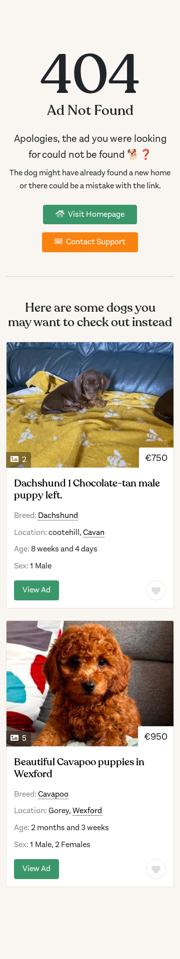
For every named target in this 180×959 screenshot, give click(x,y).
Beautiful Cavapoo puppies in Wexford (79, 768)
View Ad (36, 589)
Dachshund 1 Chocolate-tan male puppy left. (87, 489)
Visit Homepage (95, 214)
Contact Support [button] (95, 241)
